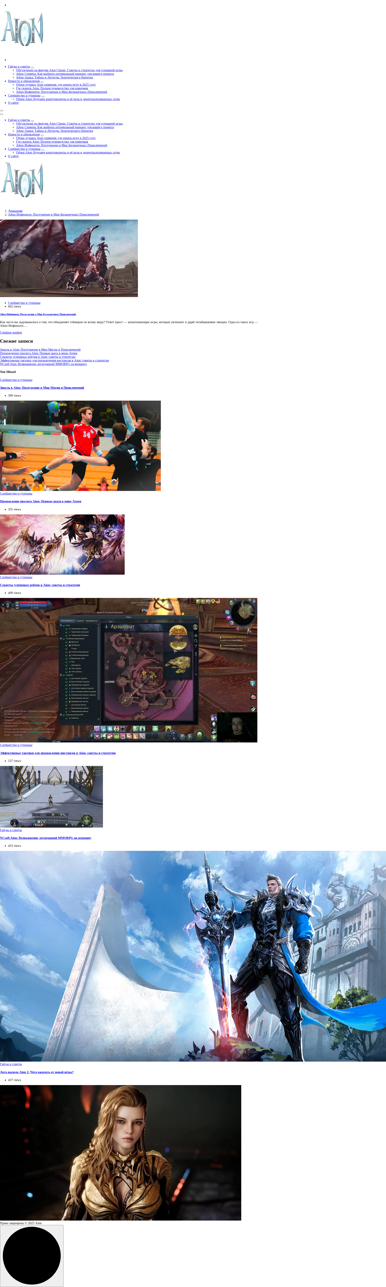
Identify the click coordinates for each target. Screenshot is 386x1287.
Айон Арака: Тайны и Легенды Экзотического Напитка (54, 77)
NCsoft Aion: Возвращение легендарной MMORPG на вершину (43, 364)
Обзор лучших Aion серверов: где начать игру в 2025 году (56, 84)
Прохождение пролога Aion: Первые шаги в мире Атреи (38, 353)
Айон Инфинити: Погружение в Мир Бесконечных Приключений (61, 92)
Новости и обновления (24, 81)
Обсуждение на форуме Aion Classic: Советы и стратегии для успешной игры (69, 70)
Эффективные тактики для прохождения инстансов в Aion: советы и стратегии (54, 360)
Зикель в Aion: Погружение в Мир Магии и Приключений (40, 349)
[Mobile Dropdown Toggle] (32, 67)
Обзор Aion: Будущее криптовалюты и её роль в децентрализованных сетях (68, 99)
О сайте (13, 102)
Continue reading (11, 332)
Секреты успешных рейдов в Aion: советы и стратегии (37, 356)
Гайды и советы (19, 66)
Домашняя (15, 211)
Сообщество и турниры (24, 95)
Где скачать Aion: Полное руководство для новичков (52, 88)
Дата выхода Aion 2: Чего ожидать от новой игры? (37, 1072)
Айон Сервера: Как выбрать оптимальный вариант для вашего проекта (65, 73)
